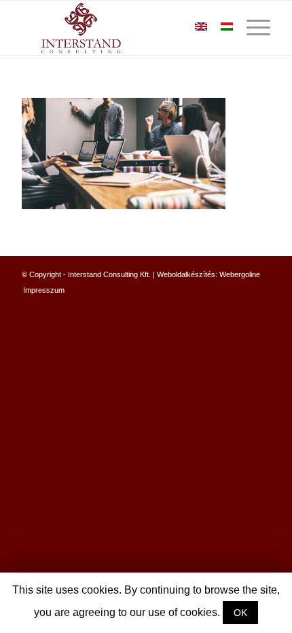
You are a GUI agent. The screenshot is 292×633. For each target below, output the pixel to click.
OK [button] (240, 612)
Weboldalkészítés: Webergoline (208, 274)
